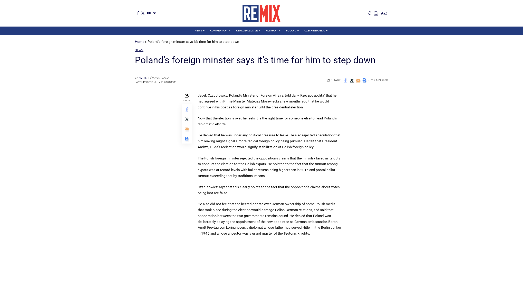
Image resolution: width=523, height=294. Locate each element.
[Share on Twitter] (352, 80)
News (139, 50)
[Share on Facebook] (345, 80)
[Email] (358, 80)
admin (143, 77)
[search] (376, 13)
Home (139, 42)
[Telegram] (154, 13)
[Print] (364, 80)
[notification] (370, 13)
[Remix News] (261, 13)
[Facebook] (138, 13)
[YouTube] (149, 13)
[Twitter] (143, 13)
